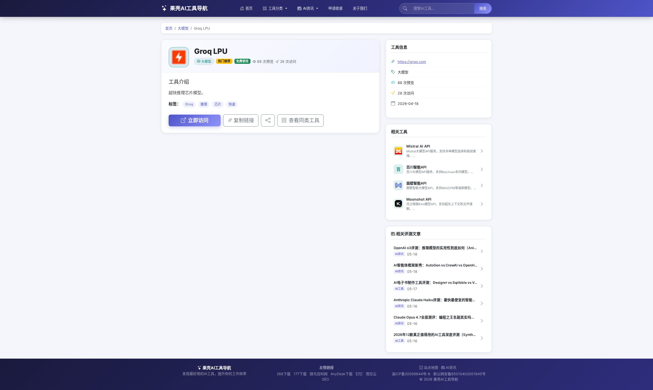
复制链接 (244, 120)
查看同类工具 (304, 120)
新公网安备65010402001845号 (459, 374)
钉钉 (359, 374)
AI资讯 (308, 8)
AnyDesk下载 (342, 374)
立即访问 (198, 120)
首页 (249, 8)
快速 (232, 104)
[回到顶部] (641, 380)
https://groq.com (412, 61)
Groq (189, 104)
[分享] (268, 120)
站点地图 (431, 367)
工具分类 (275, 8)
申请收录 (335, 8)
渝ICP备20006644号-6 (411, 374)
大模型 (183, 28)
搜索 (482, 8)
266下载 (284, 374)
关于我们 (360, 8)
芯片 (218, 104)
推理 (203, 104)
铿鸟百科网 (319, 374)
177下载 (300, 374)
